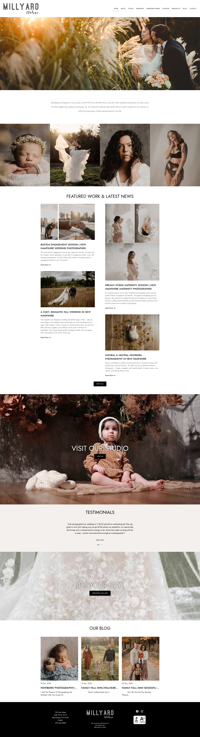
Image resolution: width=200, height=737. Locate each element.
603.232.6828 (60, 723)
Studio (130, 9)
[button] (2, 53)
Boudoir (166, 9)
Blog (185, 9)
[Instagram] (142, 711)
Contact (193, 9)
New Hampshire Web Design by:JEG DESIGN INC (100, 724)
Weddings (140, 9)
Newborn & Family (153, 9)
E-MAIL (60, 720)
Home (116, 9)
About (123, 9)
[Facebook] (137, 711)
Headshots (176, 9)
